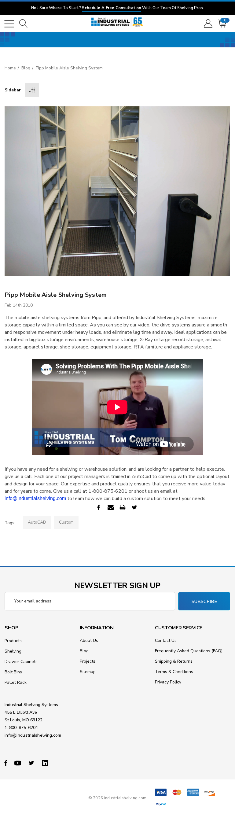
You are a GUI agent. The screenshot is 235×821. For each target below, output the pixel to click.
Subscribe (204, 601)
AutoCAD (37, 522)
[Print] (122, 507)
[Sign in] (207, 24)
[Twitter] (134, 507)
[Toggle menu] (9, 24)
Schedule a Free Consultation (111, 8)
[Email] (111, 507)
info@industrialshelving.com (35, 498)
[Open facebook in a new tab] (6, 762)
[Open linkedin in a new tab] (46, 762)
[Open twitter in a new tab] (32, 762)
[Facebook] (99, 507)
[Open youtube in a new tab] (18, 762)
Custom (66, 522)
